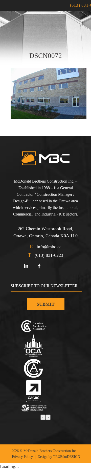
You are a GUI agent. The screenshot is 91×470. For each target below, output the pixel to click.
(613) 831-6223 (49, 255)
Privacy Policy (22, 457)
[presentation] (43, 417)
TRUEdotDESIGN (66, 457)
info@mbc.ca (49, 246)
